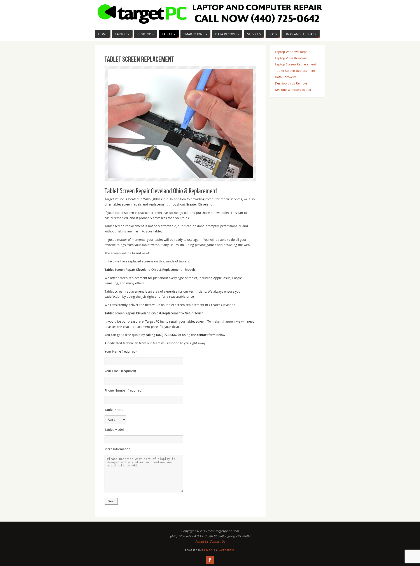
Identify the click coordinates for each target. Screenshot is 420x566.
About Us (201, 541)
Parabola (208, 550)
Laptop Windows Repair (292, 52)
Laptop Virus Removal (291, 58)
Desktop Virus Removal (291, 83)
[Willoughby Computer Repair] (210, 560)
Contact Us (217, 541)
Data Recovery (285, 77)
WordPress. (227, 550)
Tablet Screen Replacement (295, 71)
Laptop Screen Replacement (295, 64)
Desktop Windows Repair (293, 90)
